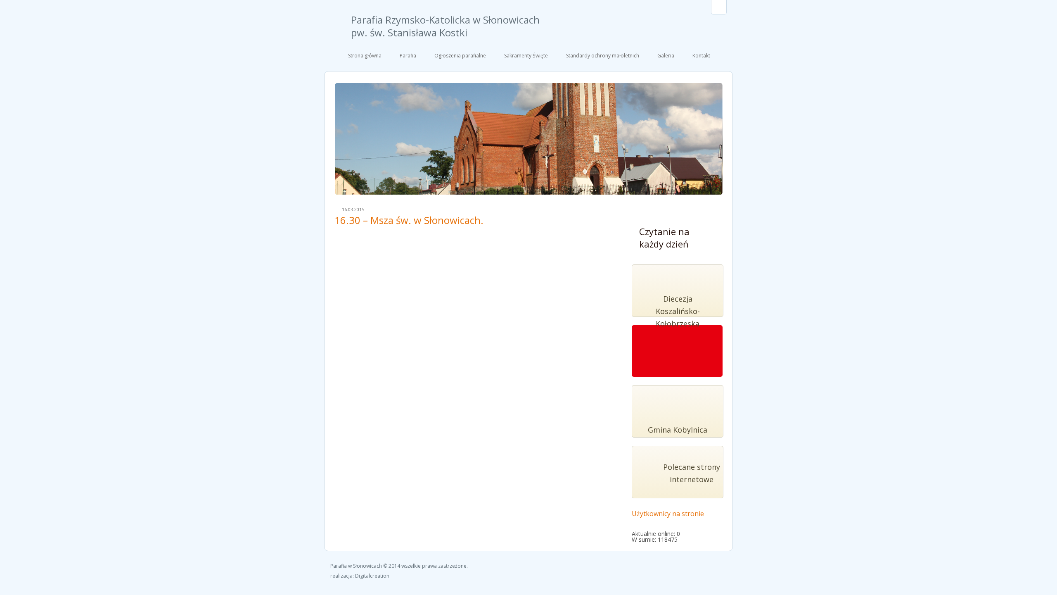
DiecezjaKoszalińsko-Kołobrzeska (678, 311)
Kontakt (701, 55)
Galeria (665, 55)
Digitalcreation (372, 575)
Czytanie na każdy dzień (664, 237)
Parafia (408, 55)
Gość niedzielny (677, 355)
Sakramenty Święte (526, 55)
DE (719, 7)
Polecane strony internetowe (691, 473)
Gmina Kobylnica (677, 430)
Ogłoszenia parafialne (460, 55)
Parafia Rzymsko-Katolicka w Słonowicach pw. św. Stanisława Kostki (445, 26)
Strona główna (365, 55)
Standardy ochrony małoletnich (602, 55)
